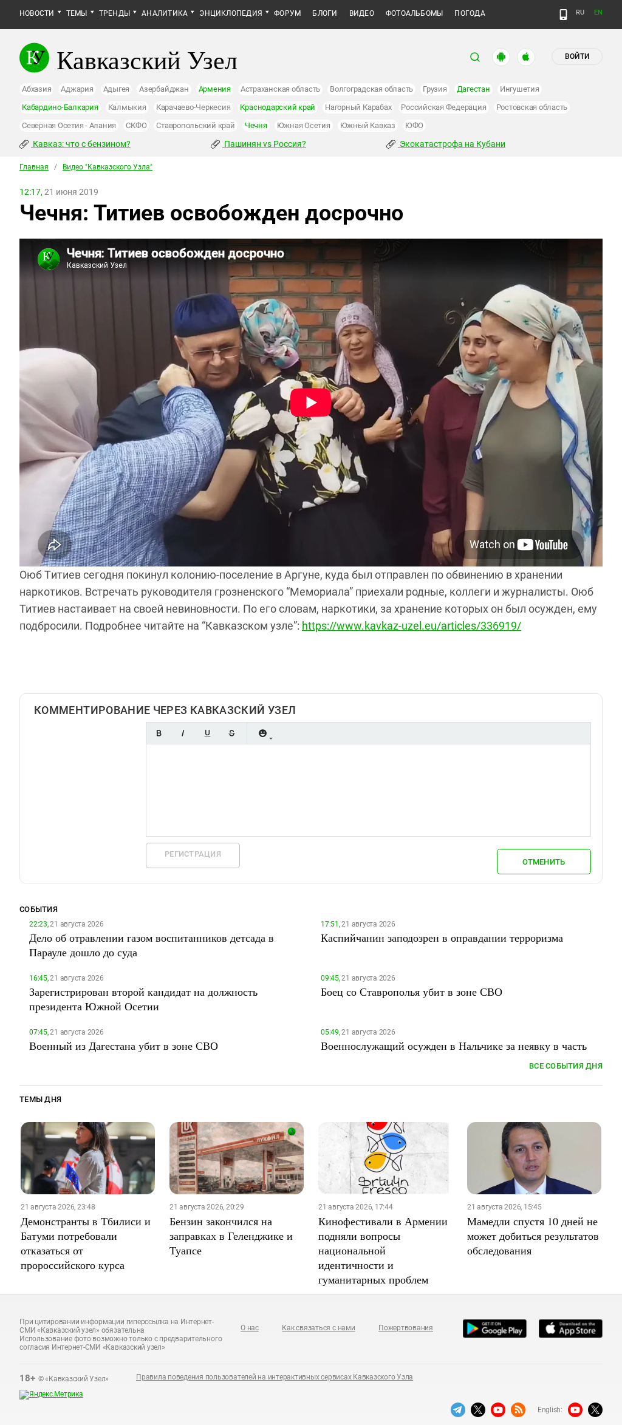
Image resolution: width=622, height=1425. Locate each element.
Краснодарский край (277, 107)
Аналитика (165, 13)
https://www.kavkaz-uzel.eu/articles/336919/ (411, 625)
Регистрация (193, 854)
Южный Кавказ (367, 125)
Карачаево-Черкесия (193, 107)
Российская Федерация (443, 107)
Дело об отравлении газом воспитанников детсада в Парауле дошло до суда (151, 944)
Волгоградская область (371, 89)
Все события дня (566, 1065)
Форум (287, 13)
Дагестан (473, 89)
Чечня (256, 125)
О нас (250, 1328)
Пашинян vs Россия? (264, 144)
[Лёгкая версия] (563, 14)
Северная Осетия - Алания (69, 125)
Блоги (324, 13)
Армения (215, 89)
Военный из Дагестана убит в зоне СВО (123, 1045)
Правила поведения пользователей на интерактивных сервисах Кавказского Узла (274, 1377)
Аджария (77, 89)
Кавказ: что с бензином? (81, 144)
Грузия (435, 89)
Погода (469, 13)
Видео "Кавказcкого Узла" (107, 167)
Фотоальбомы (414, 13)
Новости (37, 13)
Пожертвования (405, 1328)
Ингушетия (519, 89)
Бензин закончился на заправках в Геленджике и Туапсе (231, 1235)
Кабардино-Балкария (60, 107)
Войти (577, 56)
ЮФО (414, 125)
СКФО (136, 125)
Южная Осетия (303, 125)
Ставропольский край (195, 125)
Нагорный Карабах (358, 107)
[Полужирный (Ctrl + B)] (158, 733)
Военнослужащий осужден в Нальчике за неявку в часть (454, 1045)
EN (598, 12)
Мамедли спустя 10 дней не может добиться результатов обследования (533, 1235)
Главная (34, 167)
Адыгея (116, 89)
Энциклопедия (230, 13)
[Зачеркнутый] (231, 733)
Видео (361, 13)
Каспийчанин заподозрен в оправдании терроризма (442, 937)
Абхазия (36, 89)
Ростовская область (532, 107)
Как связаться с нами (318, 1328)
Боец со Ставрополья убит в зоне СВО (411, 991)
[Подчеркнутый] (207, 733)
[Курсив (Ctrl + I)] (183, 733)
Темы (76, 13)
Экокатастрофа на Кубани (451, 144)
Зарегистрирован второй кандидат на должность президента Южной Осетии (143, 998)
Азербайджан (163, 89)
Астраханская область (280, 89)
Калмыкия (127, 107)
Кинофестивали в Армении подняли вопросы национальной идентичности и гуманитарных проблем (383, 1250)
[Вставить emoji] (262, 733)
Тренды (114, 13)
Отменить (543, 861)
